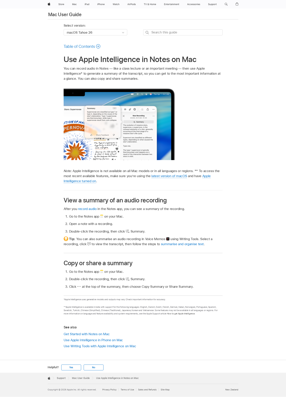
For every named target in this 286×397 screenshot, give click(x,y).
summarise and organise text (182, 244)
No (93, 367)
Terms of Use (127, 389)
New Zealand (231, 389)
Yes (71, 367)
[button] (226, 4)
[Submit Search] (147, 33)
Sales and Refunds (147, 389)
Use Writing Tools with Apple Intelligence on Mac (100, 346)
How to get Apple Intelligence (181, 313)
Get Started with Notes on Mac (87, 334)
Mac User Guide (65, 14)
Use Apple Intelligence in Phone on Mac (93, 340)
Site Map (165, 389)
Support (61, 378)
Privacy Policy (109, 389)
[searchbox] (183, 32)
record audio (87, 209)
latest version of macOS (169, 176)
